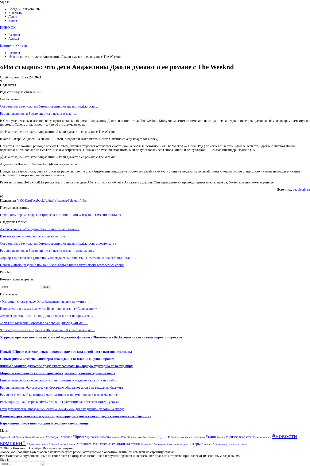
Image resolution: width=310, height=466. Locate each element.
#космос (221, 437)
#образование (34, 444)
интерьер (196, 444)
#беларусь (53, 437)
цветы (244, 444)
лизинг (207, 444)
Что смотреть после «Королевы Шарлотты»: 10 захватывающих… (47, 330)
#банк (28, 437)
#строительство (88, 444)
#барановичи (38, 437)
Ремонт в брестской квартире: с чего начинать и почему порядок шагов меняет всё (59, 394)
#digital (11, 437)
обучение (216, 444)
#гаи (145, 437)
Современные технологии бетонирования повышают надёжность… (49, 106)
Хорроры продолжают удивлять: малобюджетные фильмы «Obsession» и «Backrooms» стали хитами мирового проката (91, 337)
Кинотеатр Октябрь (14, 45)
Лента (12, 16)
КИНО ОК (8, 27)
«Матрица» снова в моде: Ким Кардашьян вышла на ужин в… (45, 301)
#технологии (119, 443)
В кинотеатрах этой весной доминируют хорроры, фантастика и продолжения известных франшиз (75, 416)
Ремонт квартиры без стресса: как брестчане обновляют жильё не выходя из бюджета (61, 387)
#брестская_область (97, 437)
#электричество (175, 444)
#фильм (144, 444)
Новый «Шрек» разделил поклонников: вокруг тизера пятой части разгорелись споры (66, 351)
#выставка (136, 437)
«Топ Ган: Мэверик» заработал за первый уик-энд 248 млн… (44, 323)
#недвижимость (263, 437)
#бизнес (66, 437)
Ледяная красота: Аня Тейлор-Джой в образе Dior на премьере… (46, 316)
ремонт (237, 444)
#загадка (179, 437)
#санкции (71, 444)
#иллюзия (200, 437)
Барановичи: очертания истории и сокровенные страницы (45, 423)
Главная (14, 34)
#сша (103, 444)
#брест (78, 436)
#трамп (135, 444)
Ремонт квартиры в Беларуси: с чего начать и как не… (39, 113)
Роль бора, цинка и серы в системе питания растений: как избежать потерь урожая (59, 402)
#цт (151, 444)
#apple (3, 437)
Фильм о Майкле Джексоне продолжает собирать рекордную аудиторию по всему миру (66, 366)
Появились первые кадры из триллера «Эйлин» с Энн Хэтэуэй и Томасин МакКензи (61, 215)
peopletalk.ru (301, 189)
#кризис (232, 437)
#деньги (163, 436)
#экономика (160, 444)
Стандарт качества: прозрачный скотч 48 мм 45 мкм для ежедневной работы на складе (62, 409)
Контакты (15, 13)
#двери (152, 437)
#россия (62, 444)
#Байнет (20, 437)
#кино (211, 436)
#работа (53, 444)
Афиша (13, 38)
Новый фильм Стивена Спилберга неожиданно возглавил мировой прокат (57, 359)
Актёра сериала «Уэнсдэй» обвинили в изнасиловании (40, 229)
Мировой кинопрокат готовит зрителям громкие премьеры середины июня (57, 373)
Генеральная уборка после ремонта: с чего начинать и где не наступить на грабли (58, 380)
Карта (12, 20)
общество (227, 444)
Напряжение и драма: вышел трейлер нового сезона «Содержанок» (48, 308)
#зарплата (190, 437)
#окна (45, 444)
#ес (172, 437)
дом (185, 444)
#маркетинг (247, 437)
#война (125, 437)
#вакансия (115, 437)
